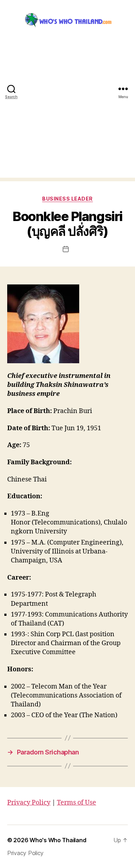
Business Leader (67, 199)
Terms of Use (76, 803)
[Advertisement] (67, 110)
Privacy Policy (28, 803)
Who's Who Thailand (58, 840)
